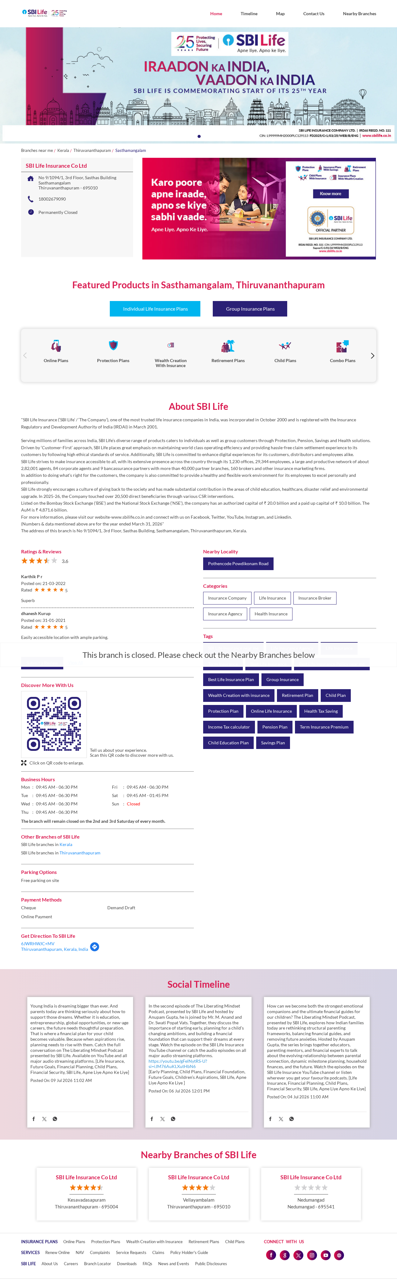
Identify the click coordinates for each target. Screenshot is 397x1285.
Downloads (127, 1263)
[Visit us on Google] (284, 1255)
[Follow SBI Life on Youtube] (325, 1255)
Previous (25, 355)
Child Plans (235, 1241)
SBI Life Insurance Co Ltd (86, 1177)
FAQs (147, 1263)
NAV (80, 1252)
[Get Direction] (95, 950)
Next (372, 355)
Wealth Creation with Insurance (154, 1241)
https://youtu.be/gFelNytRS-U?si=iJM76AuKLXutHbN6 (178, 1063)
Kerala (63, 150)
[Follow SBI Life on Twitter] (298, 1255)
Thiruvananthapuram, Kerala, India (54, 949)
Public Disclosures (211, 1263)
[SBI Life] (44, 13)
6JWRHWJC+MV (38, 943)
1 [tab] (198, 135)
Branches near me (37, 150)
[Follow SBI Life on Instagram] (311, 1255)
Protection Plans (105, 1241)
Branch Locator (97, 1263)
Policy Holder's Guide (189, 1252)
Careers (71, 1263)
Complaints (100, 1252)
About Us (50, 1263)
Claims (158, 1252)
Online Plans (74, 1241)
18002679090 (52, 199)
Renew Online (57, 1252)
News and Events (173, 1263)
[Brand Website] (339, 1255)
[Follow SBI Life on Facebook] (270, 1255)
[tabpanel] (198, 85)
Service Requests (131, 1252)
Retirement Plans (204, 1241)
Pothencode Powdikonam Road (238, 563)
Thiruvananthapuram (92, 150)
